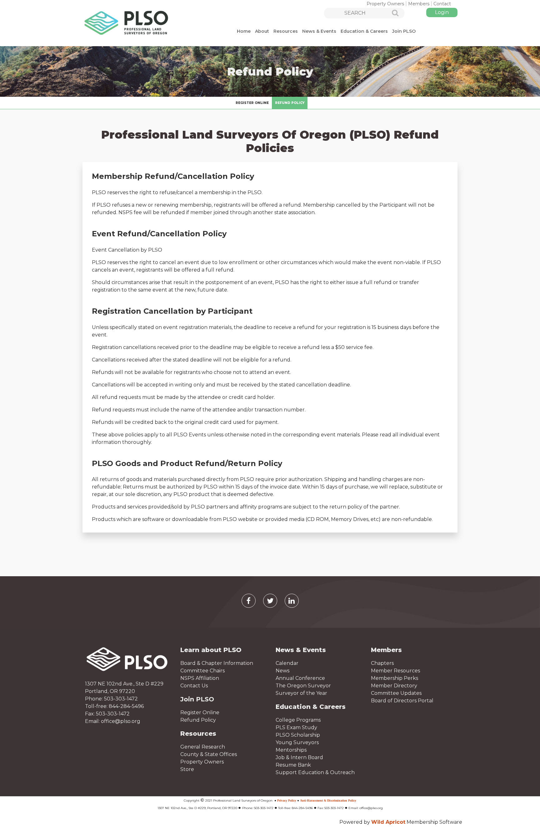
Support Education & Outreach (315, 772)
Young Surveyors (297, 742)
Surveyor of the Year (301, 693)
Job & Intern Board (299, 757)
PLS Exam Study (296, 727)
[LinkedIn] (292, 601)
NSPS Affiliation (199, 678)
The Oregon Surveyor (303, 686)
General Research (202, 747)
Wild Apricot (388, 822)
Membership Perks (394, 678)
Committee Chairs (202, 671)
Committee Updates (396, 693)
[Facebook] (249, 601)
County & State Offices (208, 754)
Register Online (199, 712)
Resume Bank (293, 765)
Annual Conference (300, 678)
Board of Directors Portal (402, 701)
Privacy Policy (286, 800)
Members (418, 4)
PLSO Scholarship (298, 735)
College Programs (298, 720)
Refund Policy (198, 720)
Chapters (382, 663)
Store (187, 769)
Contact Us (194, 686)
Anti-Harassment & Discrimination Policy (328, 800)
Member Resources (395, 671)
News (282, 671)
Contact (442, 4)
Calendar (287, 663)
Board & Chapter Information (216, 663)
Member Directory (394, 686)
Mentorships (291, 750)
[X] (270, 601)
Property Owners (385, 4)
